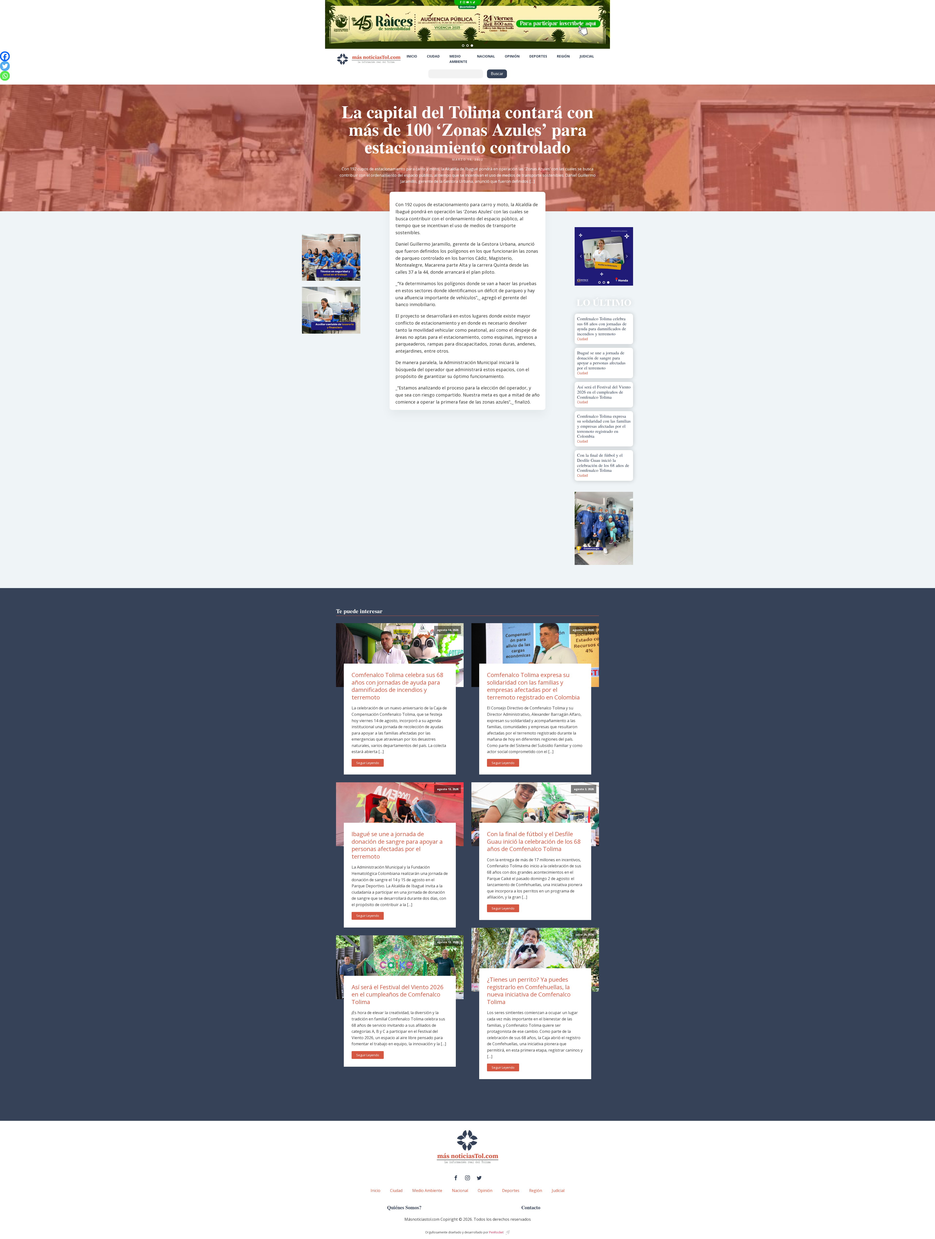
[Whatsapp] (5, 76)
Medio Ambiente (458, 59)
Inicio (412, 56)
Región (563, 56)
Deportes (538, 56)
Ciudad (433, 56)
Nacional (486, 56)
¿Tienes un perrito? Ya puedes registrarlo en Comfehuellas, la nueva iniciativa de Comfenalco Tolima (528, 990)
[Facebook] (5, 56)
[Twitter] (5, 66)
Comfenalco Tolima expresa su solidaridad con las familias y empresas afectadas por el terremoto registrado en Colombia (533, 686)
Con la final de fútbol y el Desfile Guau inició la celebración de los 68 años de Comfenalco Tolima (534, 841)
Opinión (512, 56)
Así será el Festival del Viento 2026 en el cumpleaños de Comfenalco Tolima (398, 994)
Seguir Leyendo (367, 763)
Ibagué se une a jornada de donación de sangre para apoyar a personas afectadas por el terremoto (397, 845)
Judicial (587, 56)
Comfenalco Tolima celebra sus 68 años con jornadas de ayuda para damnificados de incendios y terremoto (397, 686)
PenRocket (496, 1232)
